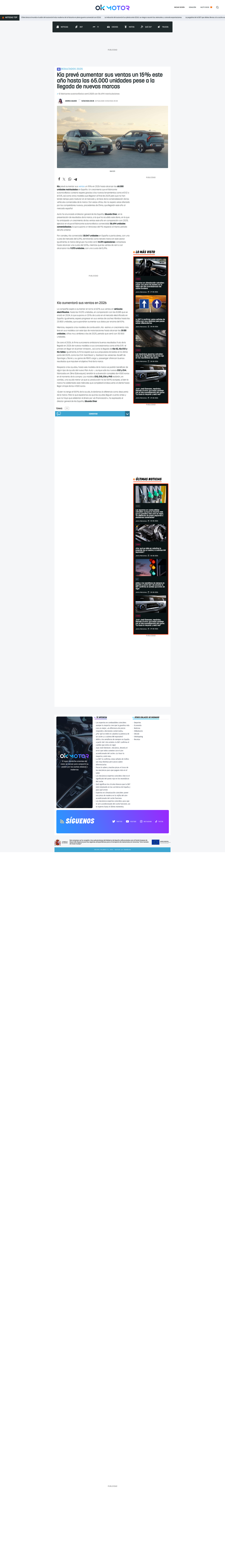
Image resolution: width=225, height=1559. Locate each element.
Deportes (137, 723)
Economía (137, 725)
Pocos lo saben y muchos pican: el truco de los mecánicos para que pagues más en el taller (112, 770)
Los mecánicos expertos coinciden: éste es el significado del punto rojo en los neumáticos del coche (150, 356)
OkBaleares (138, 731)
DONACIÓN (192, 7)
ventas (82, 187)
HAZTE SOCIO (204, 7)
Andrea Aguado (71, 101)
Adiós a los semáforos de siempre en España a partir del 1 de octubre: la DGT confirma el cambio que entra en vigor (150, 586)
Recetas (137, 739)
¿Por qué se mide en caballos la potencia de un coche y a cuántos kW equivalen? (151, 550)
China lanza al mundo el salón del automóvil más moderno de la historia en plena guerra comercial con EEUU (61, 17)
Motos (131, 27)
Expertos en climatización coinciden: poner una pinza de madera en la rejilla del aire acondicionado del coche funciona (150, 285)
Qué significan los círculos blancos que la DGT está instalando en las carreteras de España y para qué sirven (113, 787)
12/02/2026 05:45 (87, 101)
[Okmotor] (112, 7)
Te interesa (101, 718)
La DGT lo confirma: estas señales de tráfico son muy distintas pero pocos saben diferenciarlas (150, 321)
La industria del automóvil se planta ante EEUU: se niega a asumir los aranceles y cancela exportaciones (143, 17)
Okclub (136, 734)
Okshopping (138, 737)
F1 (98, 27)
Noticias (64, 27)
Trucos (165, 27)
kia (67, 408)
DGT (81, 27)
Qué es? (148, 27)
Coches (115, 27)
